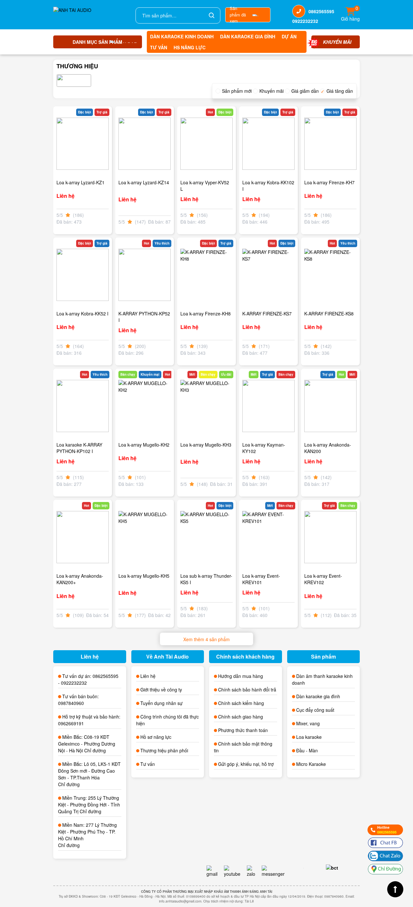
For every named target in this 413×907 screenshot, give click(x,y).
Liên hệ (148, 676)
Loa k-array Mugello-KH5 (143, 576)
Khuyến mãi (271, 91)
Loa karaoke (309, 737)
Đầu (300, 750)
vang (315, 723)
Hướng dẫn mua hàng (240, 676)
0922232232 (305, 21)
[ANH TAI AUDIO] (92, 15)
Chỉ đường (95, 750)
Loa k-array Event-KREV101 (261, 579)
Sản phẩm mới (237, 91)
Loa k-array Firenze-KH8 (205, 313)
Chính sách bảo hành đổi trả (247, 689)
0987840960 (71, 703)
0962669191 (71, 723)
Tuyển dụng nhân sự (161, 703)
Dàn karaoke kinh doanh (182, 36)
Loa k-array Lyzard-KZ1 (80, 182)
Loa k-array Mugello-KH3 (205, 444)
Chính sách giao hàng (240, 716)
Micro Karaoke (311, 764)
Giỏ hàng (350, 14)
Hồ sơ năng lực (155, 737)
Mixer (301, 723)
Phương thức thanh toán (243, 730)
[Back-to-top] (395, 889)
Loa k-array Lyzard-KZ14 (143, 182)
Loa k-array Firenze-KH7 (329, 182)
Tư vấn (158, 47)
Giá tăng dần (340, 91)
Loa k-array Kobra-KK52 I (82, 313)
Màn (313, 750)
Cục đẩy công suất (315, 710)
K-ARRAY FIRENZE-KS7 (267, 313)
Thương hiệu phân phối (164, 750)
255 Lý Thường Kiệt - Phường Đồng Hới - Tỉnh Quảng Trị (89, 805)
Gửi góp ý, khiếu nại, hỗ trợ (246, 764)
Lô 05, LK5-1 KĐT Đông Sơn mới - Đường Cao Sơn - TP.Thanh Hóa (89, 771)
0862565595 (321, 11)
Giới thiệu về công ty (161, 689)
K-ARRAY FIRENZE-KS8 (329, 313)
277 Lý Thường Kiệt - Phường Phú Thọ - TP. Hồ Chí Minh (87, 832)
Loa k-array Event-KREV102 (323, 579)
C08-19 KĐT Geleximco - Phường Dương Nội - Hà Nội (86, 744)
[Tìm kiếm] (212, 15)
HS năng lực (190, 47)
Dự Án (289, 36)
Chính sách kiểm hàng (241, 703)
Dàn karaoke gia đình (247, 36)
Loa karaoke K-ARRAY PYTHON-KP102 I (79, 447)
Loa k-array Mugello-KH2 (143, 444)
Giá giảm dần (305, 91)
